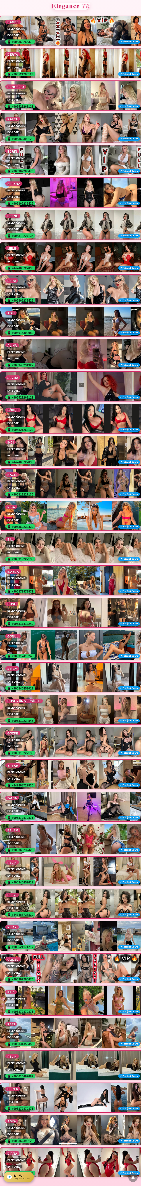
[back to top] (133, 1177)
